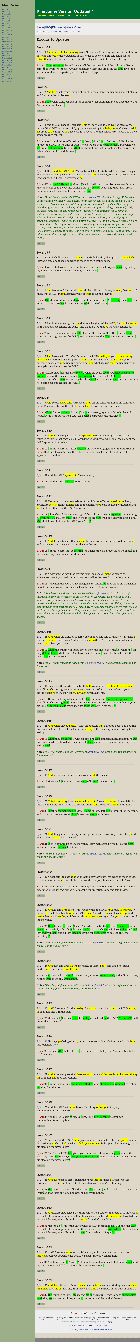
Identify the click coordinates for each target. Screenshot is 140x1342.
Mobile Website (96, 1326)
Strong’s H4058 (96, 751)
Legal (107, 1322)
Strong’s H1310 (97, 942)
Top (105, 1326)
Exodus (58, 31)
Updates (76, 31)
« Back (41, 78)
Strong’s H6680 (96, 985)
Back (39, 31)
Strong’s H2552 (98, 853)
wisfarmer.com (102, 593)
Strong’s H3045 (95, 662)
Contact (82, 1326)
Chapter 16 (67, 31)
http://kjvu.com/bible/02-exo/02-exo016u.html (93, 1329)
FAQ (88, 1326)
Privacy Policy (73, 1326)
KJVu (51, 31)
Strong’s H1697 (95, 197)
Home (45, 31)
